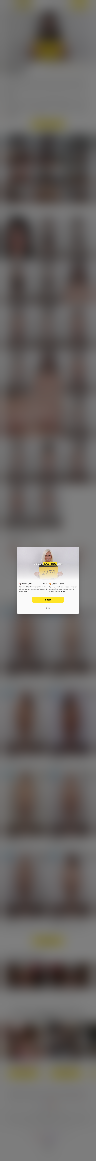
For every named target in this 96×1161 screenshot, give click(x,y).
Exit (48, 608)
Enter (48, 599)
